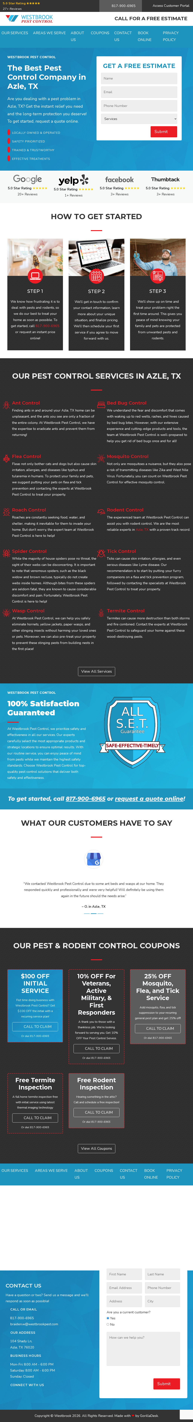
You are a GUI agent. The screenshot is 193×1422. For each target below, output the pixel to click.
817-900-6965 (123, 6)
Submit (162, 132)
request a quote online (149, 798)
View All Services (96, 671)
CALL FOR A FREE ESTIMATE (151, 18)
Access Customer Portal (170, 5)
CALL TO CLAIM (37, 1026)
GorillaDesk (149, 1415)
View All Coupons (96, 1148)
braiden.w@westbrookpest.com (34, 1324)
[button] (15, 880)
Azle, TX (22, 86)
